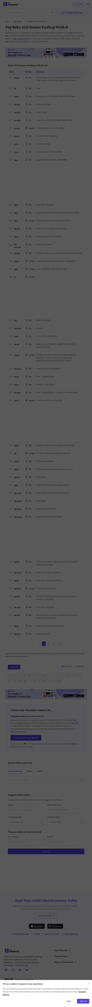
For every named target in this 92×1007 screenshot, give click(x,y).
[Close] (89, 984)
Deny (69, 1001)
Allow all (83, 1001)
